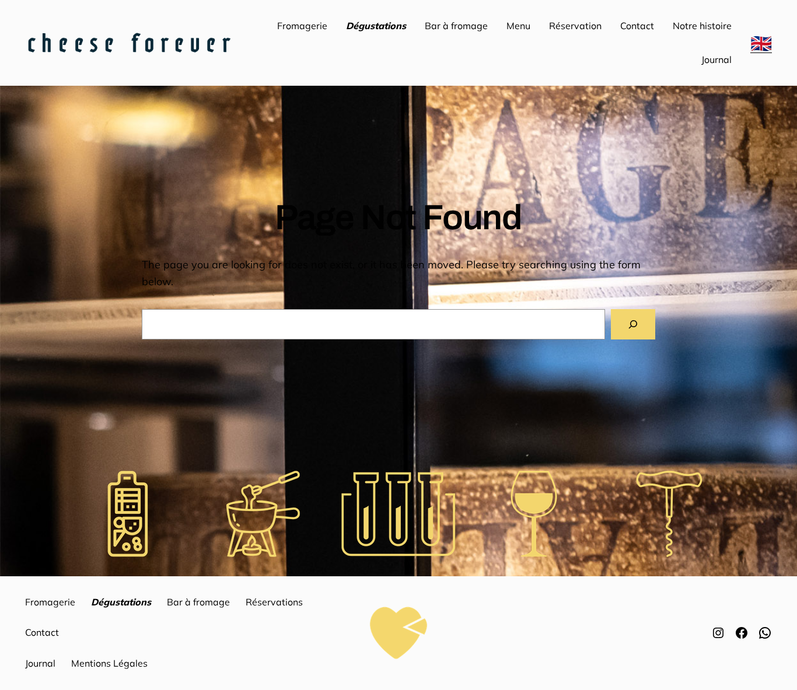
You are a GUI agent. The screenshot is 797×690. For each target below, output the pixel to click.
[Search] (633, 324)
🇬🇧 (761, 43)
